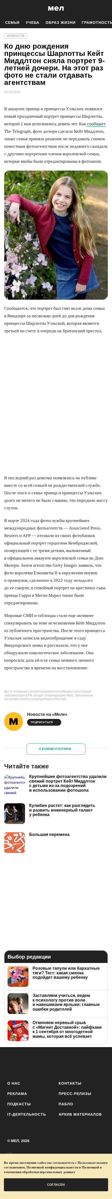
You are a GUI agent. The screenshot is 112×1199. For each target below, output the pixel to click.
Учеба (32, 22)
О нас (13, 1083)
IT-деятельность (26, 1114)
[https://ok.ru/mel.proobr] (84, 1063)
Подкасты (19, 1104)
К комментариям (55, 749)
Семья (12, 22)
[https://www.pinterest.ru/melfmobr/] (70, 1063)
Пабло (66, 1104)
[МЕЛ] (56, 8)
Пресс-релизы (75, 1094)
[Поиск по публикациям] (8, 8)
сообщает (96, 123)
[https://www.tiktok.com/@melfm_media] (56, 1063)
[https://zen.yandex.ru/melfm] (27, 1063)
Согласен (56, 1185)
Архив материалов (80, 1114)
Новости (16, 36)
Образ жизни (61, 22)
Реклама (17, 1094)
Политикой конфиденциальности (52, 1167)
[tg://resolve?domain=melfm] (12, 1063)
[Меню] (104, 8)
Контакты (70, 1083)
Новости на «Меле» (47, 714)
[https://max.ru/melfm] (99, 1063)
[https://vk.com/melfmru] (41, 1063)
